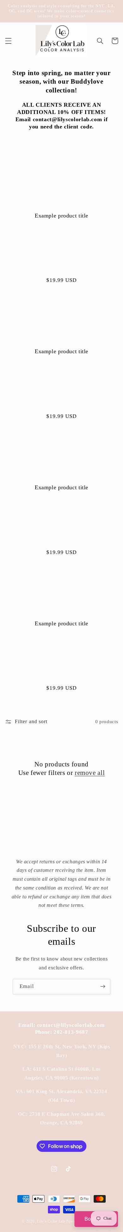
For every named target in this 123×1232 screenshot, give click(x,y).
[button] (8, 40)
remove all (90, 773)
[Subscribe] (103, 986)
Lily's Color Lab (51, 1221)
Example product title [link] (61, 215)
